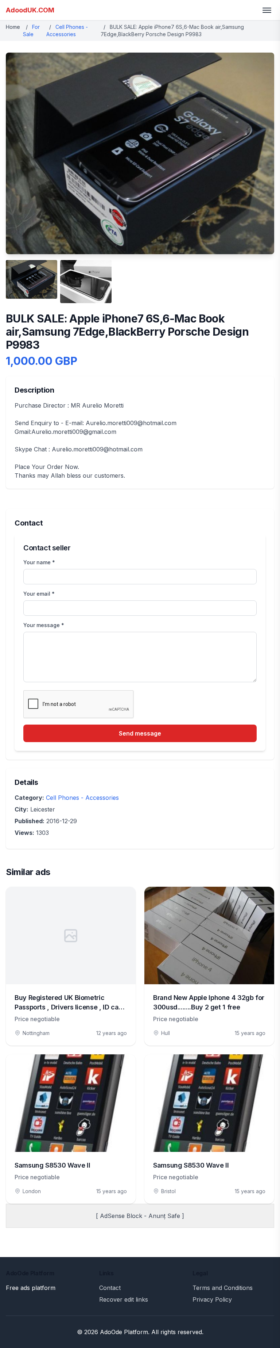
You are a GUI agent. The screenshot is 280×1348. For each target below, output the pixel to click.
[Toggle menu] (267, 10)
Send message (140, 733)
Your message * (43, 625)
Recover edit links (123, 1299)
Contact (110, 1287)
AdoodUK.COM (30, 10)
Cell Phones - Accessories (82, 797)
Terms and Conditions (222, 1287)
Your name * (39, 562)
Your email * (39, 594)
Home (13, 27)
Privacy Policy (212, 1299)
